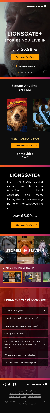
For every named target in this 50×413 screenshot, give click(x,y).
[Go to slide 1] (18, 72)
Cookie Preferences (34, 397)
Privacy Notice (31, 391)
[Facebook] (14, 384)
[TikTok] (9, 384)
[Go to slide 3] (25, 72)
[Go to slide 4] (28, 72)
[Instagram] (4, 384)
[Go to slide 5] (31, 72)
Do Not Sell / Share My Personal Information (25, 394)
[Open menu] (6, 7)
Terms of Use (19, 391)
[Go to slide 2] (22, 72)
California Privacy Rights (17, 397)
